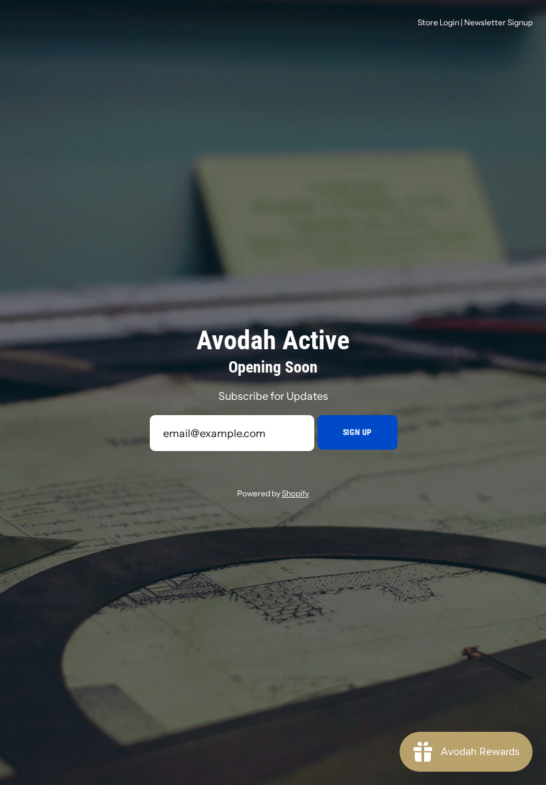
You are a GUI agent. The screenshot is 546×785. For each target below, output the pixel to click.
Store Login (438, 22)
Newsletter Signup (498, 22)
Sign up (357, 432)
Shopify (295, 493)
